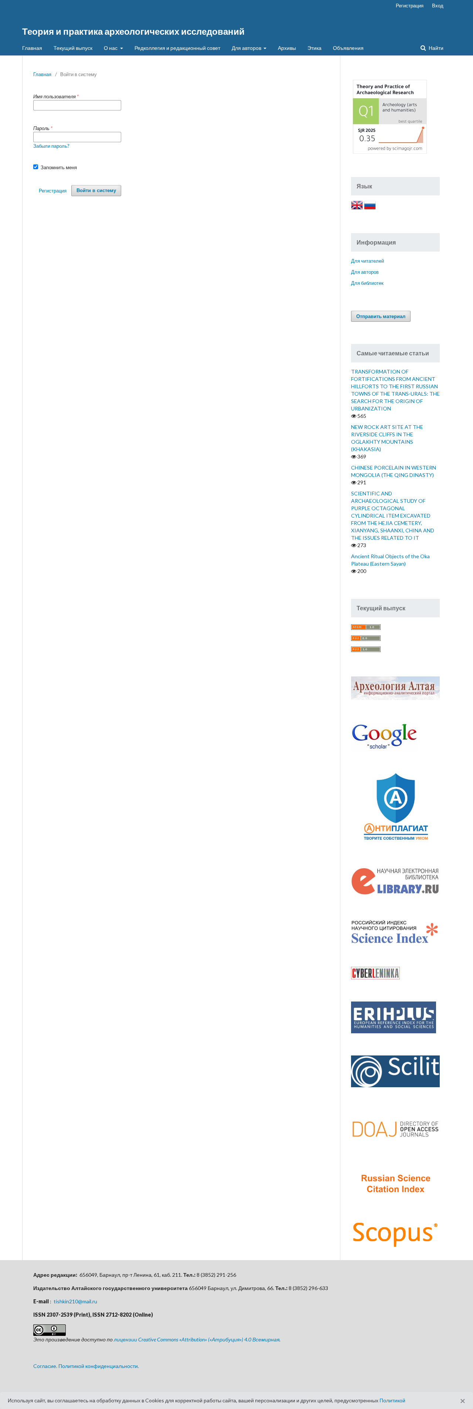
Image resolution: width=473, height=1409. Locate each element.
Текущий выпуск (73, 48)
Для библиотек (367, 283)
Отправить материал (380, 316)
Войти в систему (96, 190)
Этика (314, 48)
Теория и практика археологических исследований (133, 31)
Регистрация (409, 5)
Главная (32, 48)
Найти (435, 48)
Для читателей (367, 261)
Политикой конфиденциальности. (98, 1366)
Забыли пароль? (51, 146)
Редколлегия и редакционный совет (177, 48)
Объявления (348, 48)
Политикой (392, 1400)
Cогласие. (45, 1366)
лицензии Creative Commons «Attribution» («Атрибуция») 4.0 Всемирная (196, 1339)
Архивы (287, 48)
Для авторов (247, 48)
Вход (437, 5)
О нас (111, 48)
